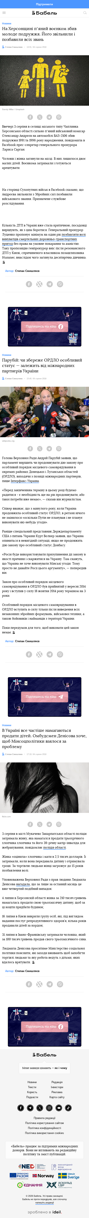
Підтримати (44, 4)
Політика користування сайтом (44, 1123)
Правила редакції (44, 1118)
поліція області (54, 847)
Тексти (32, 1087)
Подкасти (32, 1097)
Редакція (57, 1082)
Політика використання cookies (44, 1133)
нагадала (23, 884)
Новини (32, 1082)
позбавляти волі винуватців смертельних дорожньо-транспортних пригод (44, 239)
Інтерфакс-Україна (25, 481)
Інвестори (57, 1087)
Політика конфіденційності (44, 1128)
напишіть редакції (44, 1202)
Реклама (57, 1092)
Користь (32, 1092)
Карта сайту (57, 1097)
